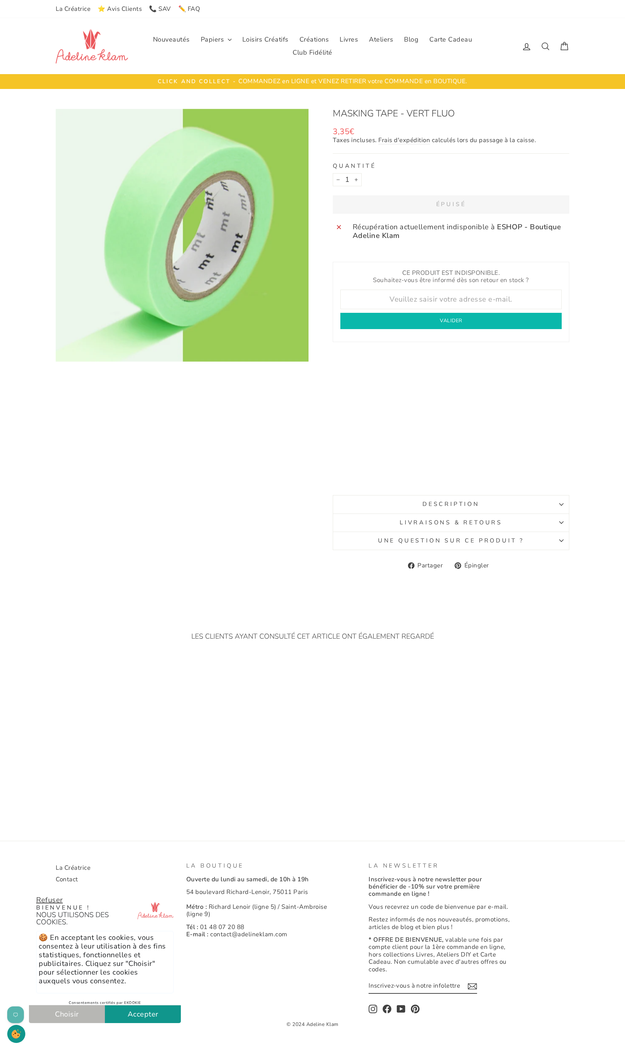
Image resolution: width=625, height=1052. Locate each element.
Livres (349, 39)
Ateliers (381, 39)
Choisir (67, 1014)
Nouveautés (171, 39)
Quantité (354, 166)
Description (451, 504)
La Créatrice (73, 9)
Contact (67, 879)
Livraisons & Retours (451, 523)
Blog (411, 39)
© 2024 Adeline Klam (312, 1024)
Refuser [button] (49, 900)
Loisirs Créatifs (265, 39)
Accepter (143, 1014)
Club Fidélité (312, 52)
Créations (314, 39)
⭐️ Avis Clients (120, 9)
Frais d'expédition (404, 140)
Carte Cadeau (450, 39)
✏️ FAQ (189, 9)
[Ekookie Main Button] (16, 1034)
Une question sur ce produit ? (451, 541)
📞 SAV (160, 9)
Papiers (213, 39)
